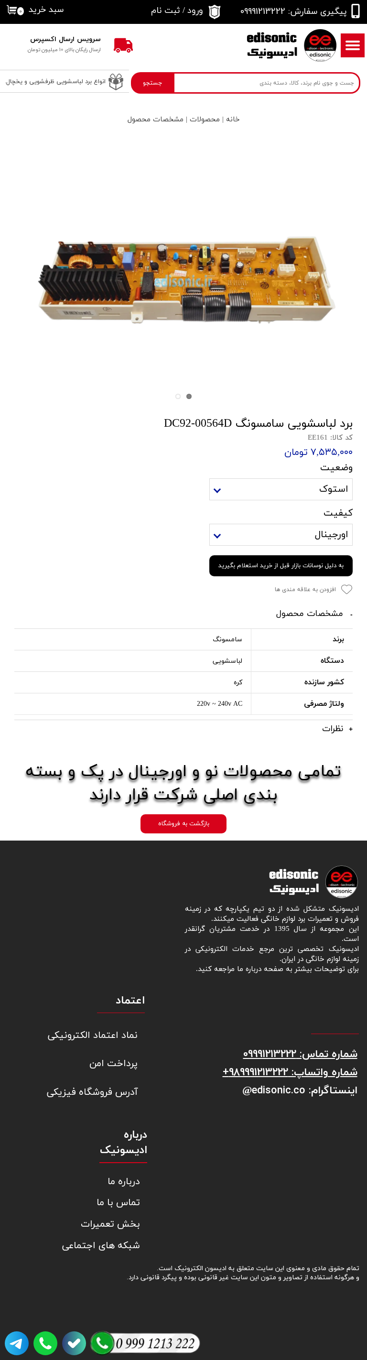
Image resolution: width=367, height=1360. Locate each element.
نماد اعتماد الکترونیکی (100, 1035)
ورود (195, 11)
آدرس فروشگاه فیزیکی (100, 1092)
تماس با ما (118, 1202)
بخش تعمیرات (110, 1224)
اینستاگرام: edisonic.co (304, 1090)
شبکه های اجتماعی (102, 1245)
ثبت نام (165, 11)
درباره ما (124, 1181)
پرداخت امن (113, 1063)
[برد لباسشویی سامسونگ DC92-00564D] (183, 281)
